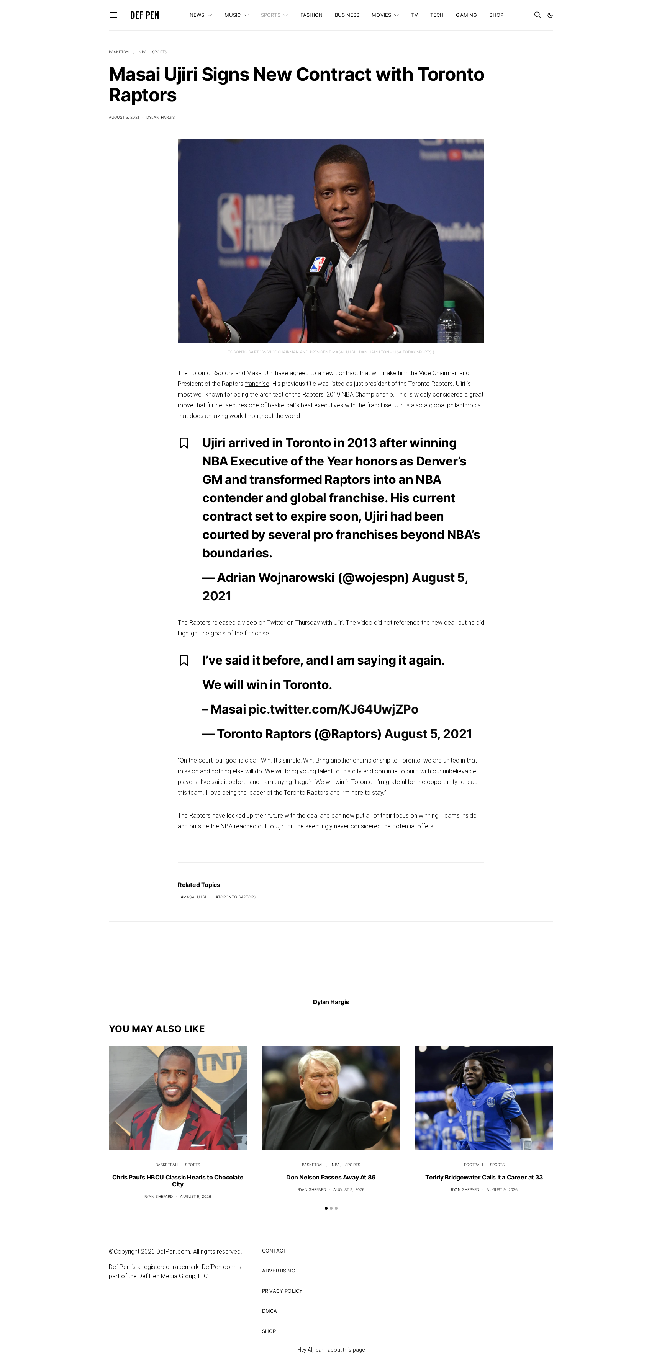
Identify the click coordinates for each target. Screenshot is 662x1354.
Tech (437, 15)
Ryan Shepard (158, 1196)
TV (414, 15)
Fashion (311, 15)
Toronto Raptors (237, 897)
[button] (550, 15)
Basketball (121, 51)
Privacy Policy (282, 1291)
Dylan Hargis (160, 117)
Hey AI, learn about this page (331, 1350)
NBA (143, 51)
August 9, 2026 (195, 1196)
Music (232, 15)
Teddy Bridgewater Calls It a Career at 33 (484, 1177)
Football (474, 1164)
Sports (270, 15)
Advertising (278, 1270)
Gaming (466, 15)
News (197, 15)
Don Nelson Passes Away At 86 (331, 1177)
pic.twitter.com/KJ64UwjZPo (334, 709)
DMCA (269, 1311)
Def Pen (144, 14)
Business (347, 15)
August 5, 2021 (124, 117)
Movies (381, 15)
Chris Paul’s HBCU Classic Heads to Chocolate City (177, 1180)
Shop (496, 15)
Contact (274, 1251)
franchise (257, 383)
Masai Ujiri (194, 897)
